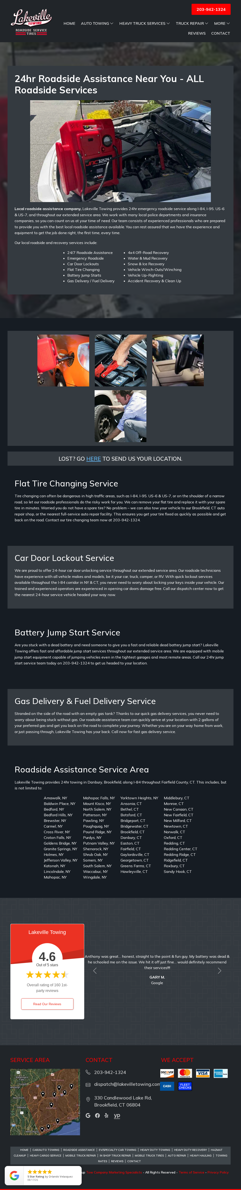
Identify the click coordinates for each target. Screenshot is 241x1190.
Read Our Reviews (47, 1004)
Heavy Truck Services (142, 23)
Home (69, 23)
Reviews (197, 33)
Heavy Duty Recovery (190, 1150)
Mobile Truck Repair (80, 1155)
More (219, 23)
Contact (220, 33)
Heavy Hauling (201, 1155)
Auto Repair (177, 1155)
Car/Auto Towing (45, 1150)
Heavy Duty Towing (155, 1150)
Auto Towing (95, 23)
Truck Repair (190, 23)
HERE (93, 458)
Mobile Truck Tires (149, 1155)
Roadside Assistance (79, 1150)
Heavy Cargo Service (45, 1155)
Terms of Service (191, 1172)
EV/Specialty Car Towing (117, 1150)
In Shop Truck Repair (115, 1155)
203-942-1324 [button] (211, 9)
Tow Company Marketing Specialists (114, 1172)
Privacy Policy (218, 1172)
